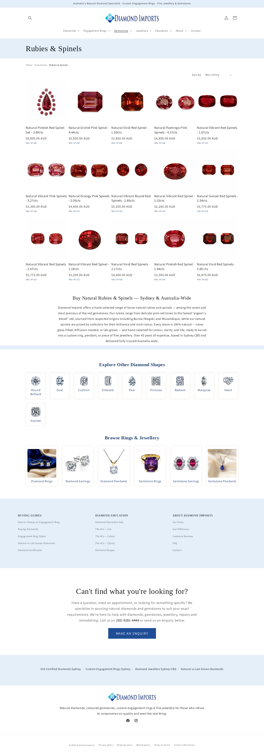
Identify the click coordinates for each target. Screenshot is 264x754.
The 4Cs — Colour (105, 536)
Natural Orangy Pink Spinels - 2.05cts (89, 198)
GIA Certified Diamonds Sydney (61, 669)
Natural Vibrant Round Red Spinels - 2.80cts (131, 198)
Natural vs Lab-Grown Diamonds (36, 543)
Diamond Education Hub (109, 522)
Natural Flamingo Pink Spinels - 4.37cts (170, 130)
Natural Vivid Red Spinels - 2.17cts (130, 266)
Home (29, 65)
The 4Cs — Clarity (105, 543)
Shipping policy (125, 745)
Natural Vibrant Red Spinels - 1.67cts (217, 130)
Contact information (184, 745)
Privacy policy (106, 745)
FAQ (175, 543)
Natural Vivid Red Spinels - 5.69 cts (216, 266)
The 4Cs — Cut (103, 529)
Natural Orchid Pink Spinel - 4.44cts (89, 130)
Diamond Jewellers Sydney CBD (155, 669)
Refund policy (143, 745)
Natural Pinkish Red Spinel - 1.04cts (174, 266)
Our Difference (181, 529)
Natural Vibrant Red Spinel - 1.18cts (89, 266)
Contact (177, 550)
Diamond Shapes (105, 550)
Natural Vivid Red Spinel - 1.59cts (129, 130)
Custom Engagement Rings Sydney (108, 669)
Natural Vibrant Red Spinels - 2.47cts (46, 266)
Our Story (178, 522)
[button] (30, 18)
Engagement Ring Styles (32, 536)
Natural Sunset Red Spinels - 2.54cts (217, 198)
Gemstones (41, 65)
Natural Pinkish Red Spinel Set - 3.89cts (45, 130)
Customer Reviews (183, 536)
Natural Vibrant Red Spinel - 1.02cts (174, 198)
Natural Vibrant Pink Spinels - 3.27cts (46, 198)
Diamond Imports (86, 745)
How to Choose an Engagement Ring (39, 522)
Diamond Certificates (30, 550)
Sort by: (196, 74)
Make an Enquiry (132, 633)
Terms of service (162, 745)
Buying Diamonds (28, 529)
